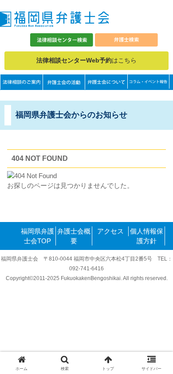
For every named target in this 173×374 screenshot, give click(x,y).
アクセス (110, 231)
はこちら (86, 60)
